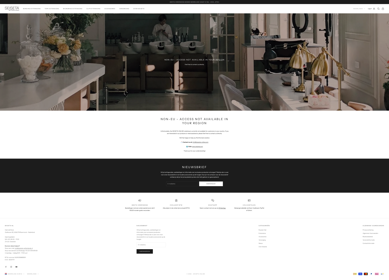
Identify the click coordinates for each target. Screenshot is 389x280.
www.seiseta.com (197, 146)
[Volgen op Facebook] (6, 267)
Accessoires (109, 8)
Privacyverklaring (368, 230)
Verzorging (124, 8)
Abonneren (144, 251)
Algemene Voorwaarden (370, 233)
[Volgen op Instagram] (11, 267)
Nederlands (358, 8)
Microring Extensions (72, 8)
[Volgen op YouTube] (16, 267)
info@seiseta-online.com (200, 142)
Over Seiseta (139, 8)
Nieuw (261, 243)
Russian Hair (262, 230)
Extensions (262, 233)
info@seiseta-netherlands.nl (24, 248)
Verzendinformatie (369, 240)
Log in (371, 9)
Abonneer (211, 184)
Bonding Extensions (32, 8)
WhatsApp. (222, 208)
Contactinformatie (368, 243)
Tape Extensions (52, 8)
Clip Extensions (93, 8)
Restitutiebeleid (368, 237)
